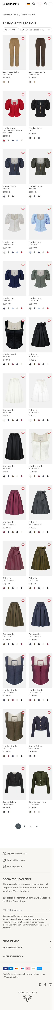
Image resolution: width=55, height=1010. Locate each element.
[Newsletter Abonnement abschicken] (49, 910)
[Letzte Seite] (37, 826)
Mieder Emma (36, 129)
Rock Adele (8, 411)
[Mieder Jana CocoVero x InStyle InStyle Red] (14, 108)
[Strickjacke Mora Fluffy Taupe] (34, 812)
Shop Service (11, 941)
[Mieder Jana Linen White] (21, 140)
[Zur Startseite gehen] (11, 3)
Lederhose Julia (11, 73)
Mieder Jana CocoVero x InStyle (12, 130)
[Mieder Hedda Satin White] (21, 364)
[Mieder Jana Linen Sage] (8, 140)
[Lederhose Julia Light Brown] (14, 52)
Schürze (34, 355)
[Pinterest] (39, 984)
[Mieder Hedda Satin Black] (14, 334)
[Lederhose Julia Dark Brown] (8, 82)
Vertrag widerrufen (13, 955)
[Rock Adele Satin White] (14, 390)
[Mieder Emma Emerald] (34, 138)
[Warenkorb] (45, 4)
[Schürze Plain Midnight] (43, 364)
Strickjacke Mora (37, 803)
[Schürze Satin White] (48, 364)
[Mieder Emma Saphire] (39, 138)
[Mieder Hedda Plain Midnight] (17, 364)
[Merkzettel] (39, 4)
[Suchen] (34, 4)
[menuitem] (5, 968)
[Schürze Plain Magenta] (39, 364)
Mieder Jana (9, 243)
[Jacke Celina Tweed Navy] (40, 726)
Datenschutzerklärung (13, 919)
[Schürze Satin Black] (40, 334)
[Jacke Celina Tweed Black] (34, 756)
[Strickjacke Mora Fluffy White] (39, 812)
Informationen (12, 947)
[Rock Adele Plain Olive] (13, 420)
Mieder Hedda (10, 355)
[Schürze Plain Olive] (34, 364)
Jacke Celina (35, 747)
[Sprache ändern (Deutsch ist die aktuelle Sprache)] (28, 4)
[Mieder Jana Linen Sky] (17, 140)
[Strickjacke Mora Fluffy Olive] (40, 782)
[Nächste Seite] (30, 826)
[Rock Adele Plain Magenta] (21, 420)
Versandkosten (11, 977)
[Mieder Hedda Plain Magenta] (13, 364)
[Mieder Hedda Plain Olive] (8, 364)
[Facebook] (45, 984)
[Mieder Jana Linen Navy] (13, 140)
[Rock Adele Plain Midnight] (8, 420)
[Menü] (51, 4)
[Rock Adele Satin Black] (17, 420)
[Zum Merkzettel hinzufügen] (23, 38)
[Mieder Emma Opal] (40, 108)
